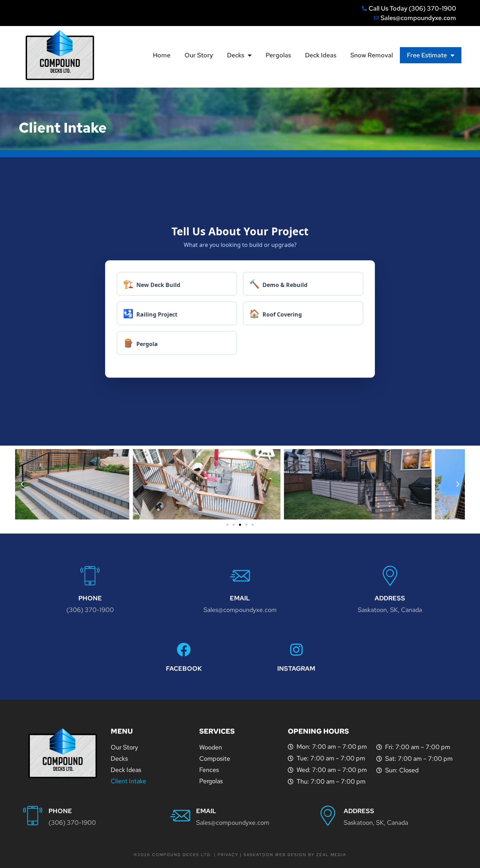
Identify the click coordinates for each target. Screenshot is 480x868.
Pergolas (278, 55)
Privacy (228, 854)
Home (161, 55)
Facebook (184, 668)
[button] (22, 484)
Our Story (198, 55)
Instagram (296, 668)
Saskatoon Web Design (276, 854)
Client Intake (128, 781)
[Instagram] (296, 650)
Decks (235, 55)
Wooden (210, 747)
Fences (209, 770)
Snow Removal (371, 55)
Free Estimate (427, 55)
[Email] (240, 575)
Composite (214, 758)
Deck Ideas (320, 55)
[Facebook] (184, 650)
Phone (90, 598)
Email (240, 598)
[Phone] (89, 575)
